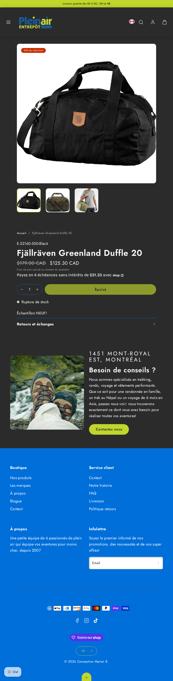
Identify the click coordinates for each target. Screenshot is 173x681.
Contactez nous (109, 429)
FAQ (92, 493)
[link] (153, 22)
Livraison (96, 501)
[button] (8, 22)
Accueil (21, 233)
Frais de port (24, 269)
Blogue (16, 501)
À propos (18, 493)
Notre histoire (100, 485)
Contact (16, 509)
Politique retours (102, 509)
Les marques (20, 485)
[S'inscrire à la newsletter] (158, 563)
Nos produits (20, 478)
